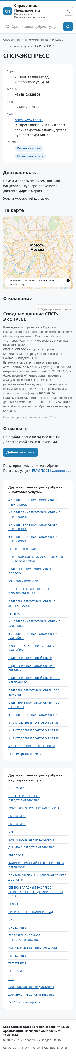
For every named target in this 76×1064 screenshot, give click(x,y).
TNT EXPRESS (17, 816)
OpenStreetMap (16, 284)
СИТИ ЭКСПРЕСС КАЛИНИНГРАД (30, 912)
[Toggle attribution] (68, 280)
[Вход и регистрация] (68, 11)
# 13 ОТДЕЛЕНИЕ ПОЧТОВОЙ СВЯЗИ (33, 738)
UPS (11, 831)
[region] (38, 252)
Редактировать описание (54, 309)
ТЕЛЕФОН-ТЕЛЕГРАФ (22, 549)
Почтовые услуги (17, 46)
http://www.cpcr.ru (29, 120)
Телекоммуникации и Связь (44, 39)
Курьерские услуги (30, 156)
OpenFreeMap (15, 280)
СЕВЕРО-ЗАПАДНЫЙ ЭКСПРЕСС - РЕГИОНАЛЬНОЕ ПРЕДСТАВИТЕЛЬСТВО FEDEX (35, 891)
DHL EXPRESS (17, 788)
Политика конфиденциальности (44, 1047)
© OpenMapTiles (33, 280)
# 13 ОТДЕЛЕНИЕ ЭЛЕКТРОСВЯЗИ (31, 746)
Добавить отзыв (20, 452)
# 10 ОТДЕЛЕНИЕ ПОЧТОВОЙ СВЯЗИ (33, 722)
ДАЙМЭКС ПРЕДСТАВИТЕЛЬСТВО (31, 847)
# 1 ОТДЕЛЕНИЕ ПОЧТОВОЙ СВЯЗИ (33, 715)
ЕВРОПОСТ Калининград (51, 470)
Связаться (10, 1047)
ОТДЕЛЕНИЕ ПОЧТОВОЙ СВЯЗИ (30, 658)
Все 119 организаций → (25, 754)
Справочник (11, 39)
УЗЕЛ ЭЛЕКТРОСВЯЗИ (23, 581)
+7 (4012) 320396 (27, 94)
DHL (11, 920)
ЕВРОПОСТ (15, 855)
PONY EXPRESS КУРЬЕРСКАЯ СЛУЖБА (33, 808)
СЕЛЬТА (13, 904)
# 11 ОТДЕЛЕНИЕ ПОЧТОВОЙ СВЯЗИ (33, 730)
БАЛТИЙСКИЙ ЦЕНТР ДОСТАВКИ (31, 839)
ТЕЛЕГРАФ (15, 613)
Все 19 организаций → (24, 1002)
